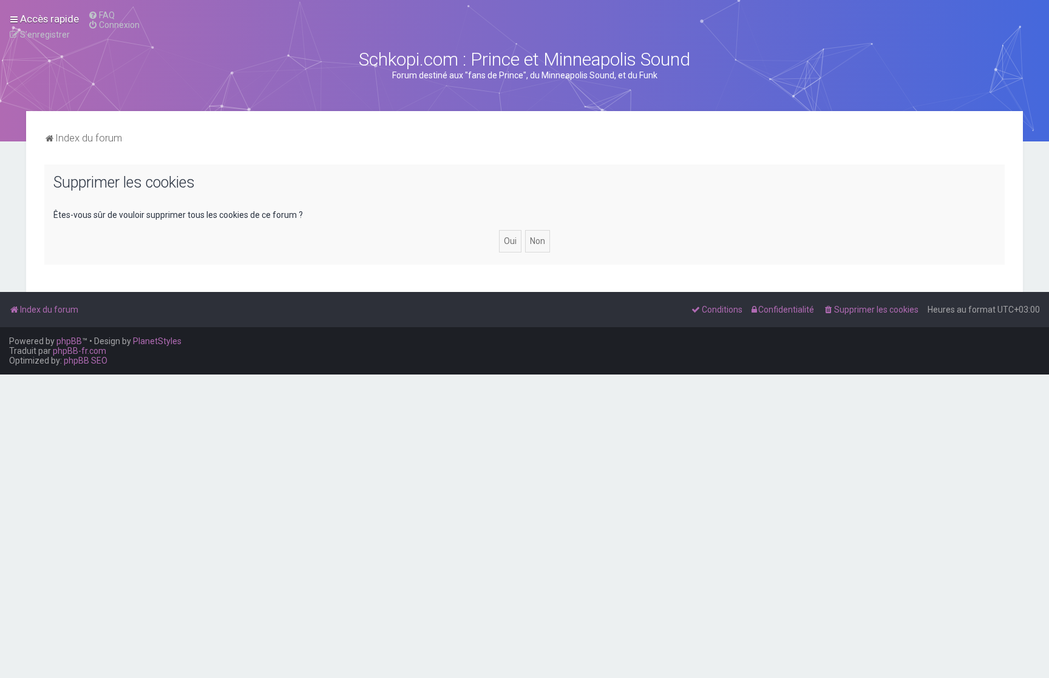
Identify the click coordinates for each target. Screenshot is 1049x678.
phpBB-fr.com (79, 351)
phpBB (69, 341)
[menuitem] (101, 15)
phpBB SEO (85, 360)
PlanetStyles (157, 341)
